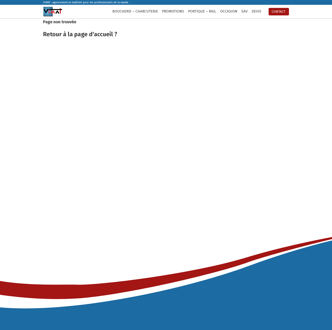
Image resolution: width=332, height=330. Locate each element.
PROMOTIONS (173, 11)
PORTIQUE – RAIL (202, 11)
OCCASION (228, 11)
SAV (244, 11)
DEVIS (256, 11)
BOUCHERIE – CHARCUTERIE (135, 11)
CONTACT (278, 12)
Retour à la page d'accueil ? (80, 34)
